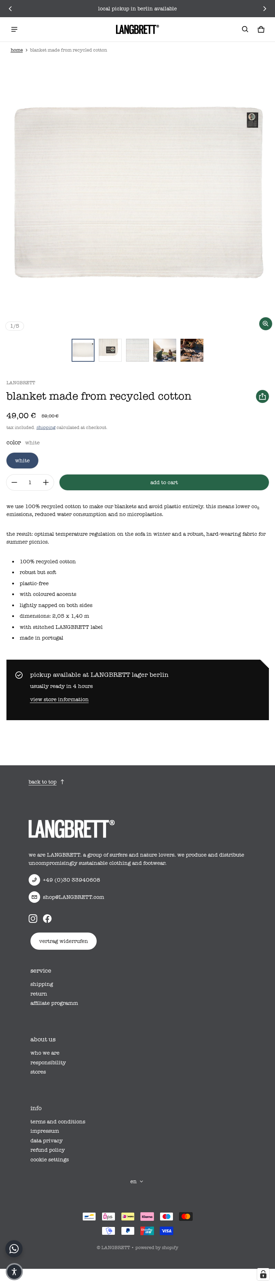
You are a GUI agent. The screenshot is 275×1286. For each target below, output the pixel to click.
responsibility (48, 1062)
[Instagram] (33, 918)
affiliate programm (54, 1003)
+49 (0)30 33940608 (71, 880)
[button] (245, 29)
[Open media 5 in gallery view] (164, 350)
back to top (43, 782)
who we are (44, 1053)
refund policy (47, 1150)
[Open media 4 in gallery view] (137, 350)
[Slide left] (10, 8)
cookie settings (49, 1159)
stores (38, 1072)
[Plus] (46, 482)
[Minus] (14, 482)
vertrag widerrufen (63, 941)
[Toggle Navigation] (14, 29)
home (17, 50)
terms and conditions (57, 1121)
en (133, 1181)
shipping (46, 427)
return (38, 994)
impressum (44, 1131)
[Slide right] (265, 8)
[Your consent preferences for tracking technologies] (263, 1274)
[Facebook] (47, 918)
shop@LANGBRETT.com (73, 897)
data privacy (46, 1140)
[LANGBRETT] (137, 29)
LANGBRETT (115, 1247)
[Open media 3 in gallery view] (110, 350)
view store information (59, 699)
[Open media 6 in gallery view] (191, 350)
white (22, 460)
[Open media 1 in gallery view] (83, 350)
